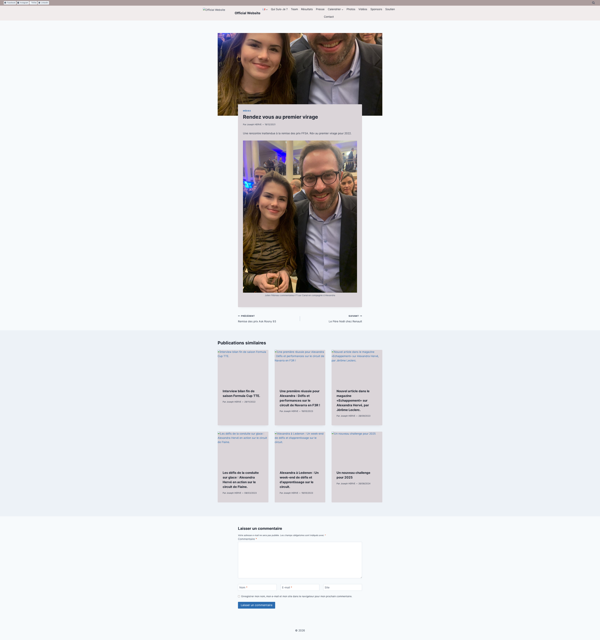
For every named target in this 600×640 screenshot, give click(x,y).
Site (327, 587)
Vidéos (362, 9)
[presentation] (243, 367)
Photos (351, 9)
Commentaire (247, 539)
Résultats (307, 9)
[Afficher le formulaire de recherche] (593, 3)
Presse (320, 9)
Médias (247, 111)
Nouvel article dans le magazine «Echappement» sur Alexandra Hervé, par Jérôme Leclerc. (353, 400)
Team (294, 9)
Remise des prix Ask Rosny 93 (257, 319)
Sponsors (376, 9)
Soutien (390, 9)
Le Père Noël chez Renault (345, 319)
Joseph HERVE (254, 124)
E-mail (287, 587)
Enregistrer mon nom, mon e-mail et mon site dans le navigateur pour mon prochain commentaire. (296, 596)
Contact (329, 16)
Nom (243, 587)
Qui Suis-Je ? (279, 9)
